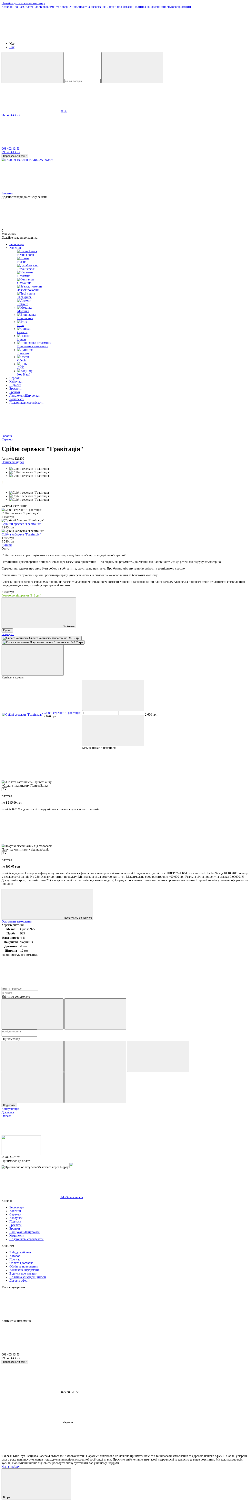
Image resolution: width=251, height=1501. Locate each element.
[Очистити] (132, 67)
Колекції (15, 247)
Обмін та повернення (61, 6)
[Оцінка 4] (33, 1087)
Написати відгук (13, 462)
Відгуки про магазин (119, 6)
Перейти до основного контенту (23, 3)
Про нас (17, 6)
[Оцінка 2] (95, 1056)
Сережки (15, 378)
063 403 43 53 (11, 115)
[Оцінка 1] (33, 1056)
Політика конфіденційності (152, 6)
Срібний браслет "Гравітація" (21, 523)
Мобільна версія (71, 1197)
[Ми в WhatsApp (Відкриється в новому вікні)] (207, 37)
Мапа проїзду (11, 1466)
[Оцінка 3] (158, 1056)
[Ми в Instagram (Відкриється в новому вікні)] (89, 37)
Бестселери (16, 244)
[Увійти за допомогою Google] (95, 1013)
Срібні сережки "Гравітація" (62, 712)
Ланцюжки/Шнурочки (24, 395)
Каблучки (16, 381)
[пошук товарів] (33, 67)
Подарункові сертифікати (26, 402)
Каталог (7, 6)
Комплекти (16, 399)
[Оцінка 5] (95, 1087)
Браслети (15, 388)
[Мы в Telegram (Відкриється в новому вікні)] (148, 37)
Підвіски (15, 385)
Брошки (14, 392)
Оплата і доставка (35, 6)
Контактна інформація (90, 6)
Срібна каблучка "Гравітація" (21, 534)
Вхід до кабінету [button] (20, 1252)
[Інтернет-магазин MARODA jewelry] (21, 1153)
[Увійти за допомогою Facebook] (33, 1013)
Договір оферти (180, 6)
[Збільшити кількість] (113, 730)
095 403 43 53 (11, 152)
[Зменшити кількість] (113, 695)
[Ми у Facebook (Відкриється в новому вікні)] (31, 37)
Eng (12, 47)
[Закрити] (33, 660)
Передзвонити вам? (14, 156)
